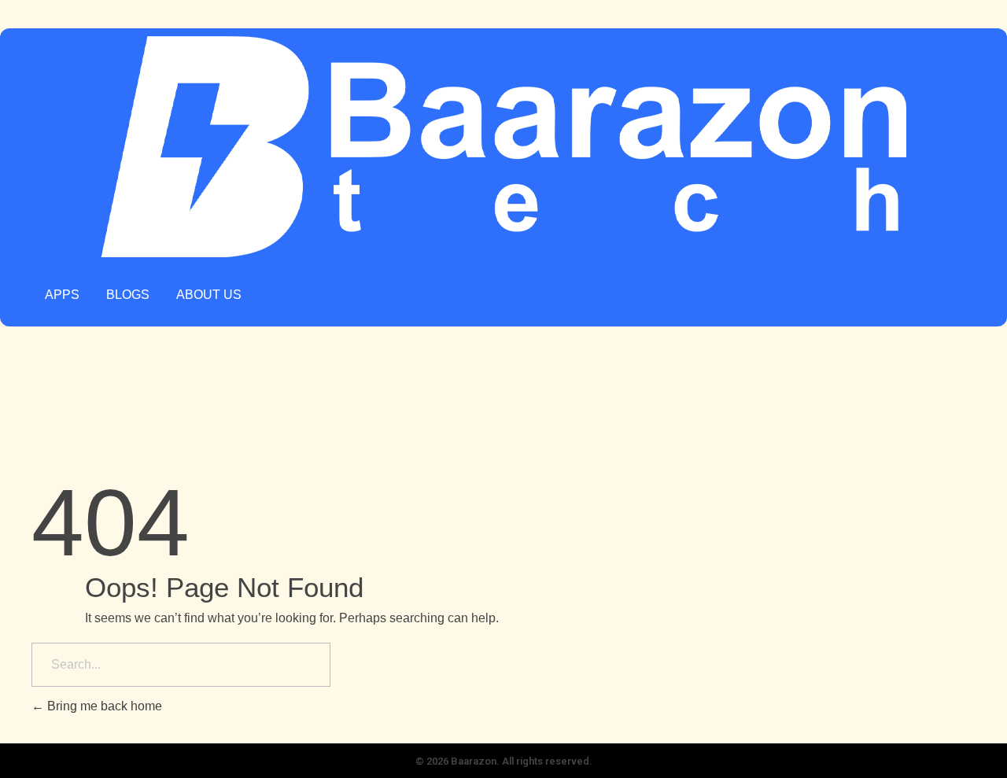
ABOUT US (209, 294)
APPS (62, 294)
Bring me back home (103, 706)
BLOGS (127, 294)
